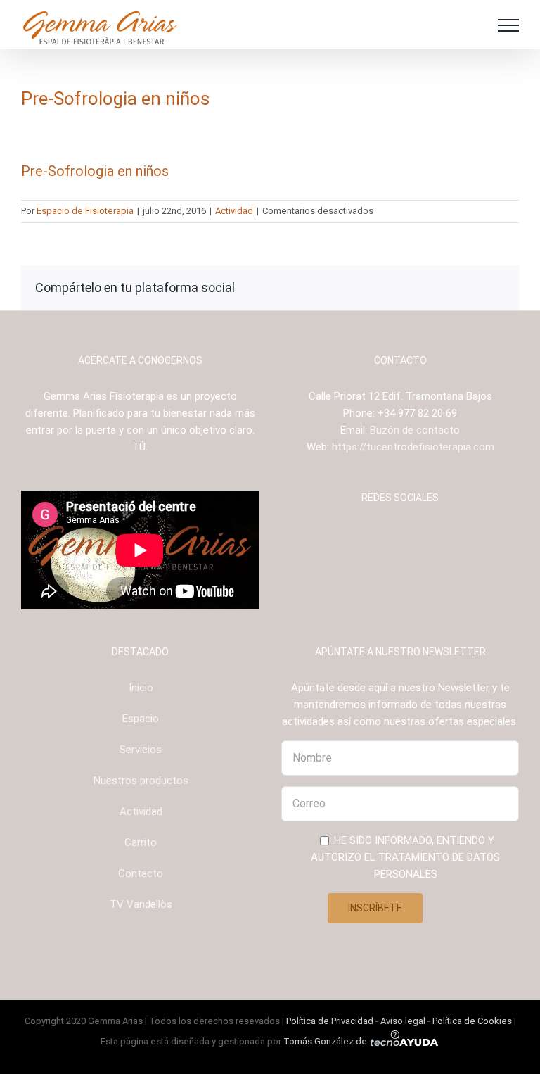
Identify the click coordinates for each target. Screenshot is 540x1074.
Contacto (140, 873)
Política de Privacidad (329, 1021)
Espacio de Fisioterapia (85, 211)
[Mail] (429, 533)
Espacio (140, 718)
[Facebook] (372, 533)
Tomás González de (326, 1041)
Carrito (140, 842)
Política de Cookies (472, 1021)
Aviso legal (402, 1021)
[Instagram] (391, 533)
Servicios (141, 749)
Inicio (141, 687)
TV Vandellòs (141, 904)
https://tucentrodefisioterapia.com (413, 447)
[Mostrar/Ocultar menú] (508, 25)
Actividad (234, 211)
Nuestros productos (141, 780)
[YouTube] (410, 533)
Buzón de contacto (415, 430)
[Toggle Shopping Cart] (469, 25)
